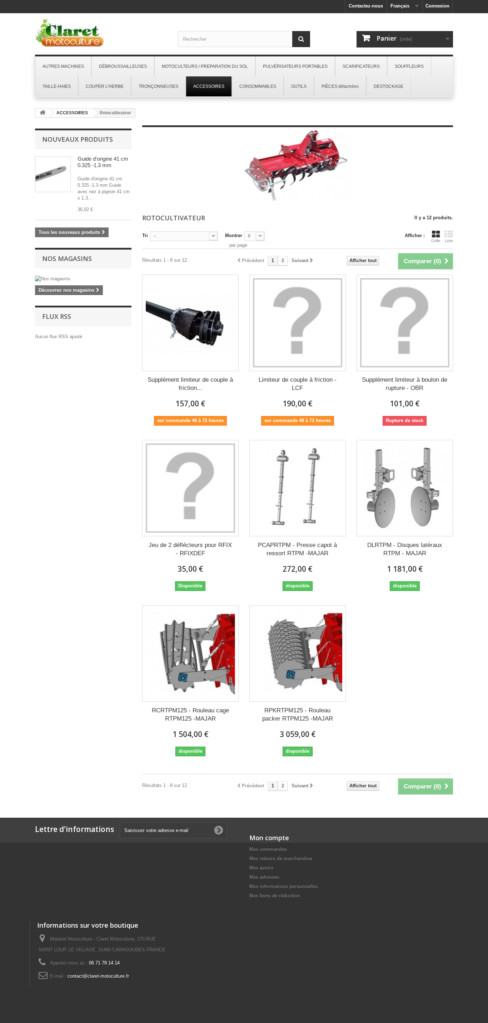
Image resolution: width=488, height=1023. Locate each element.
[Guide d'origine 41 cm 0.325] (53, 174)
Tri (145, 235)
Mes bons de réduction (274, 895)
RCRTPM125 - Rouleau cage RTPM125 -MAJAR (190, 714)
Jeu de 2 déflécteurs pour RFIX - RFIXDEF (190, 549)
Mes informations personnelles (283, 886)
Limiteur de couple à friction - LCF (298, 383)
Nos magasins (67, 258)
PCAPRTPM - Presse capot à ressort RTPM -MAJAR (297, 549)
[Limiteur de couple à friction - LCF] (297, 322)
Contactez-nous (366, 6)
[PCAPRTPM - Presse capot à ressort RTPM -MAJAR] (297, 488)
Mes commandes (268, 849)
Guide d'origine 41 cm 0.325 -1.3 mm (103, 162)
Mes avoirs (261, 868)
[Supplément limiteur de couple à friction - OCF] (190, 322)
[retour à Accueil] (42, 113)
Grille (435, 241)
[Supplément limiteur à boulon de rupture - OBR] (404, 322)
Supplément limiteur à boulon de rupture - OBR (404, 383)
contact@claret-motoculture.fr (98, 976)
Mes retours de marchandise (280, 858)
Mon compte (269, 837)
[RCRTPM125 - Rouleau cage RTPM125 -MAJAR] (190, 653)
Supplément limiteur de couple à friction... (190, 383)
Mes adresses (264, 877)
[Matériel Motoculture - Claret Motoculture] (101, 33)
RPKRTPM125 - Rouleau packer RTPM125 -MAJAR (297, 714)
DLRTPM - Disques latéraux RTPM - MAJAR (404, 549)
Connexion (437, 6)
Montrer (233, 235)
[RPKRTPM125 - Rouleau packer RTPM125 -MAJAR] (297, 653)
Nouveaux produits (77, 139)
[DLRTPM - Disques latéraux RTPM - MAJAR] (404, 488)
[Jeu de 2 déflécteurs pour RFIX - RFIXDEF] (190, 488)
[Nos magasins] (83, 279)
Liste (449, 241)
